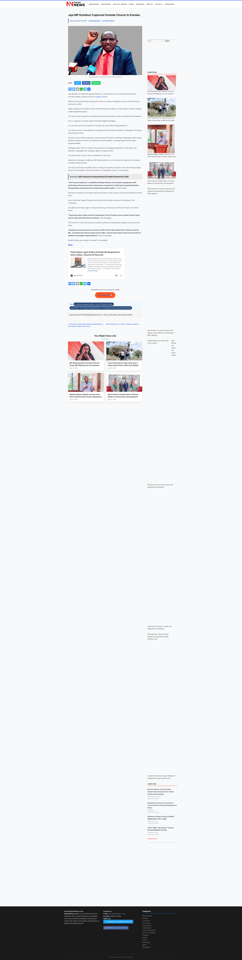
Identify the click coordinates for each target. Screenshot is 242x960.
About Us (150, 4)
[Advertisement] (162, 25)
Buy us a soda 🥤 (105, 295)
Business (145, 918)
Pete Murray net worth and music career (173, 348)
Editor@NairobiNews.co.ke (116, 913)
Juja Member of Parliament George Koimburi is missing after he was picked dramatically (100, 308)
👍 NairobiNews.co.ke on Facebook (115, 928)
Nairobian (145, 935)
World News (140, 4)
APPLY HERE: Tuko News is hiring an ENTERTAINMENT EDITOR (161, 829)
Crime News (146, 923)
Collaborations (169, 4)
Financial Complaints (148, 930)
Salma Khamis (109, 21)
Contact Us (158, 4)
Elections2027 (147, 925)
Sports (144, 945)
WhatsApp (96, 83)
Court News (146, 920)
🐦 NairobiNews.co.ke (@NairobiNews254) (118, 921)
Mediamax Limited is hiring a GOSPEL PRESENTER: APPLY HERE (161, 818)
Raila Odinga (146, 942)
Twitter (77, 83)
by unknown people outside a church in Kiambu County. (93, 304)
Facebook (86, 83)
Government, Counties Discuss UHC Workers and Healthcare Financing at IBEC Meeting (161, 332)
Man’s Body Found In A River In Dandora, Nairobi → (123, 324)
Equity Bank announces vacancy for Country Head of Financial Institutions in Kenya (162, 805)
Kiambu (98, 97)
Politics (131, 4)
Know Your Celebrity (120, 4)
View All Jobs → (153, 838)
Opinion (144, 937)
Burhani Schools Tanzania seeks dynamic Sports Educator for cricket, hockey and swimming (161, 791)
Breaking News (94, 4)
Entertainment (106, 4)
